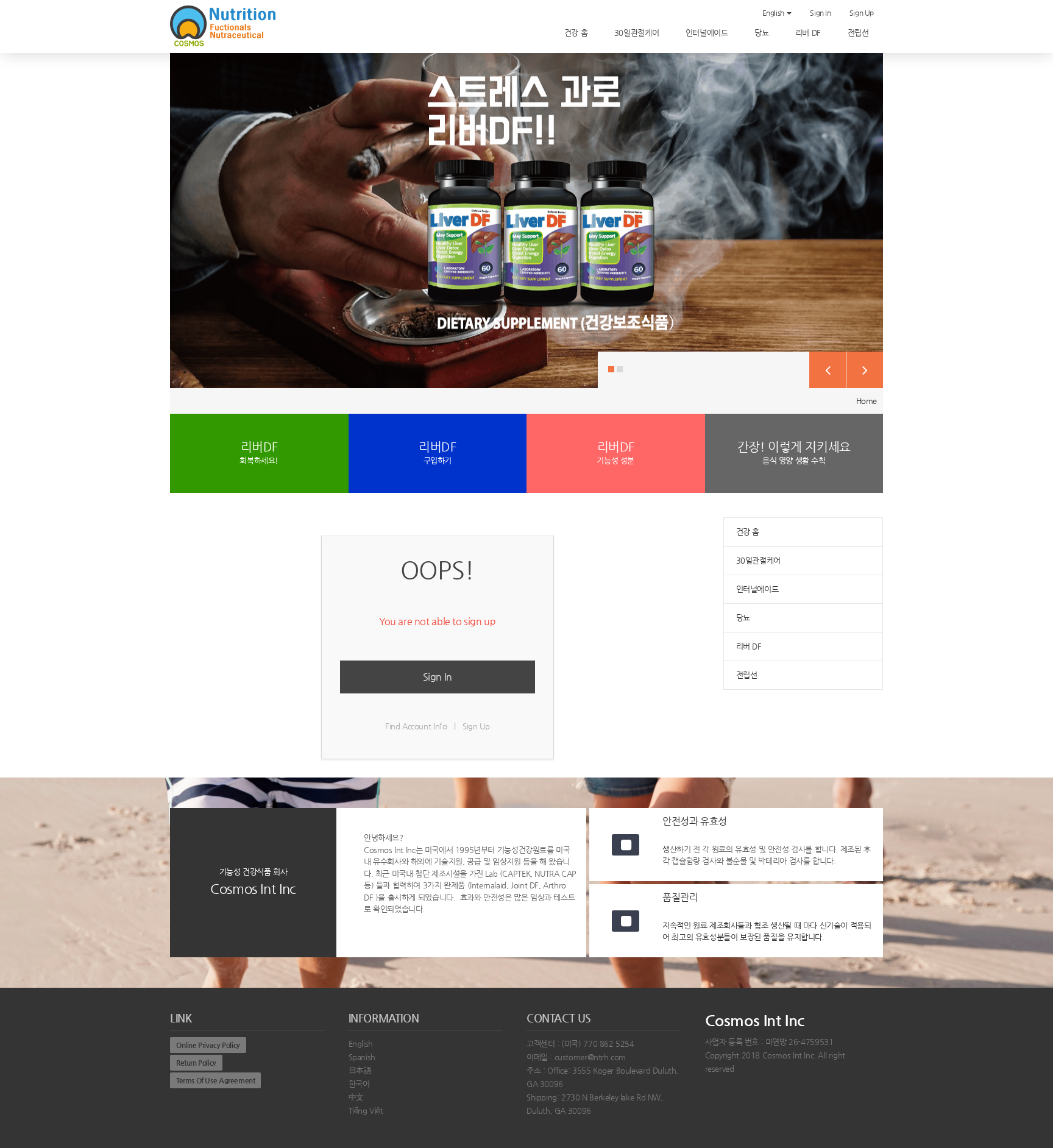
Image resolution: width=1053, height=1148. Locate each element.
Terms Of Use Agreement (215, 1080)
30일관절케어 (637, 32)
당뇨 (762, 32)
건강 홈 (577, 32)
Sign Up (861, 13)
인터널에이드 (708, 32)
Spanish (362, 1056)
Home (866, 400)
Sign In (820, 13)
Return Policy (196, 1062)
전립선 (859, 32)
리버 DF (809, 32)
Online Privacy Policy (208, 1045)
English (774, 13)
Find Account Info (416, 726)
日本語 (360, 1070)
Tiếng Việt (366, 1110)
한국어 (359, 1083)
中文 (356, 1097)
